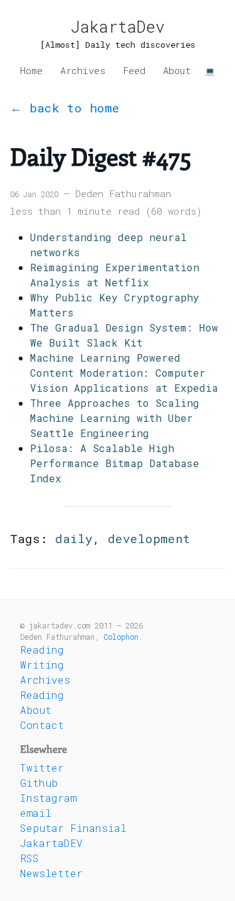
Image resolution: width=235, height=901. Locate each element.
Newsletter (51, 873)
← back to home (65, 108)
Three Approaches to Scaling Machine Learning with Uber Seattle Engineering (114, 418)
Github (39, 782)
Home (31, 70)
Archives (82, 70)
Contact (42, 724)
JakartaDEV (51, 843)
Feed (134, 70)
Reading (42, 649)
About (177, 70)
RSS (29, 858)
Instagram (48, 797)
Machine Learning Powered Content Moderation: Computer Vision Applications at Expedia (124, 372)
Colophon (120, 637)
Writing (42, 664)
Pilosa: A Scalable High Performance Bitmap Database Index (114, 463)
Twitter (42, 767)
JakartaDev (118, 26)
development (149, 538)
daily (74, 538)
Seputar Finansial (73, 827)
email (35, 812)
